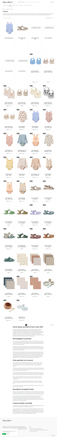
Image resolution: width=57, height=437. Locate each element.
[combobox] (27, 2)
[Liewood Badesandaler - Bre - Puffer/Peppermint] (22, 235)
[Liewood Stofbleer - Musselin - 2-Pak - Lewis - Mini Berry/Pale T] (36, 283)
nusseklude (41, 391)
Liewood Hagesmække (35, 38)
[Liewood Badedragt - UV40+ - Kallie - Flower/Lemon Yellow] (9, 164)
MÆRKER (10, 5)
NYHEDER (4, 5)
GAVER (28, 5)
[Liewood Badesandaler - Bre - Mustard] (49, 235)
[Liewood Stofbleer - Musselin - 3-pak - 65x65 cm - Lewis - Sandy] (49, 259)
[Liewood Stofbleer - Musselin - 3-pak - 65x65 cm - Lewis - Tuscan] (36, 259)
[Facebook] (52, 435)
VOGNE (24, 5)
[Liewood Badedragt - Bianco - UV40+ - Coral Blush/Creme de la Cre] (9, 140)
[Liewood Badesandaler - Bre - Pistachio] (9, 211)
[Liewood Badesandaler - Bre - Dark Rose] (36, 235)
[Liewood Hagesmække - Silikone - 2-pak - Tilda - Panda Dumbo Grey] (49, 92)
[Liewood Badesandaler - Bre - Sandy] (36, 188)
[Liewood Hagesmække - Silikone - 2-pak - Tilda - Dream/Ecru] (9, 92)
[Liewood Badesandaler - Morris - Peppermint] (9, 259)
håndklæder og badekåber (27, 369)
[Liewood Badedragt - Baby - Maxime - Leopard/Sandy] (22, 116)
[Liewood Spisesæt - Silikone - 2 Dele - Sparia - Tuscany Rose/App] (9, 307)
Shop (30, 427)
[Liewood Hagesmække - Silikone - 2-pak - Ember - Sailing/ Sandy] (49, 61)
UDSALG (7, 5)
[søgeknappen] (39, 2)
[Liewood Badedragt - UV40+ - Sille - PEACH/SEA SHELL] (22, 164)
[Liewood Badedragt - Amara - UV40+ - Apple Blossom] (9, 188)
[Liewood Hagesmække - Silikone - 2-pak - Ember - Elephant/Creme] (36, 92)
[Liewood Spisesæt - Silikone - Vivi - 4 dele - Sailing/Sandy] (49, 283)
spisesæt (21, 372)
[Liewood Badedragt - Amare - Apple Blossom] (36, 140)
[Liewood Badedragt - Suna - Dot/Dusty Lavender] (36, 116)
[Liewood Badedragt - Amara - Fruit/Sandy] (22, 188)
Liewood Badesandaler (22, 38)
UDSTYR (18, 5)
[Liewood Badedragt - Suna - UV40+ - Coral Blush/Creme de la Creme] (49, 116)
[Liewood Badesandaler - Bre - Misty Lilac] (36, 211)
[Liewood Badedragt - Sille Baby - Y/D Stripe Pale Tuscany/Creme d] (36, 164)
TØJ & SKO (14, 5)
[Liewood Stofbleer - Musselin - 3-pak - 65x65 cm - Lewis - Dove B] (9, 283)
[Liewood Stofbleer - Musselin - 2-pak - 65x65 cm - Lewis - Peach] (22, 259)
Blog (30, 5)
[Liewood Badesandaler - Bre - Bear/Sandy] (22, 211)
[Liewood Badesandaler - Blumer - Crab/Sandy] (9, 235)
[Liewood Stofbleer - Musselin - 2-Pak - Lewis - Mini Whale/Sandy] (22, 283)
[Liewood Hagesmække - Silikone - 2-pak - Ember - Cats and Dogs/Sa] (9, 116)
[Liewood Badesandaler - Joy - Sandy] (49, 188)
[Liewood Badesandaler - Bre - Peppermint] (49, 211)
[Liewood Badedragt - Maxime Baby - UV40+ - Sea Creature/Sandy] (49, 140)
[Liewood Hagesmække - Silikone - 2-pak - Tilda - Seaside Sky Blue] (36, 61)
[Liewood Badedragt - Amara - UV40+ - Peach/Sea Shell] (49, 164)
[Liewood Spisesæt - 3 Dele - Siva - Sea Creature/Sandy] (22, 307)
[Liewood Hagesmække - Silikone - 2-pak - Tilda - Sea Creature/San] (22, 92)
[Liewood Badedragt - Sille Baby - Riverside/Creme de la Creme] (22, 140)
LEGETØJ (21, 5)
